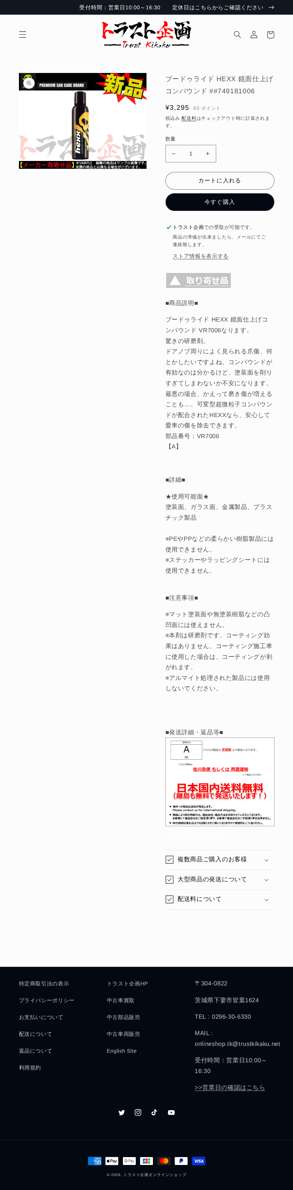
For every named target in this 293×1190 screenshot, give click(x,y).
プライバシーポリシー (47, 1000)
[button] (22, 34)
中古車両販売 (123, 1034)
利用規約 (30, 1068)
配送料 (189, 118)
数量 (170, 139)
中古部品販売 (123, 1017)
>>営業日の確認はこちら (230, 1087)
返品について (36, 1051)
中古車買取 (121, 1000)
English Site (122, 1051)
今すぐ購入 (219, 202)
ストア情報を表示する (200, 256)
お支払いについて (41, 1017)
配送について (36, 1034)
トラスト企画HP (127, 983)
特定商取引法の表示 (44, 983)
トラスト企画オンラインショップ (154, 1174)
